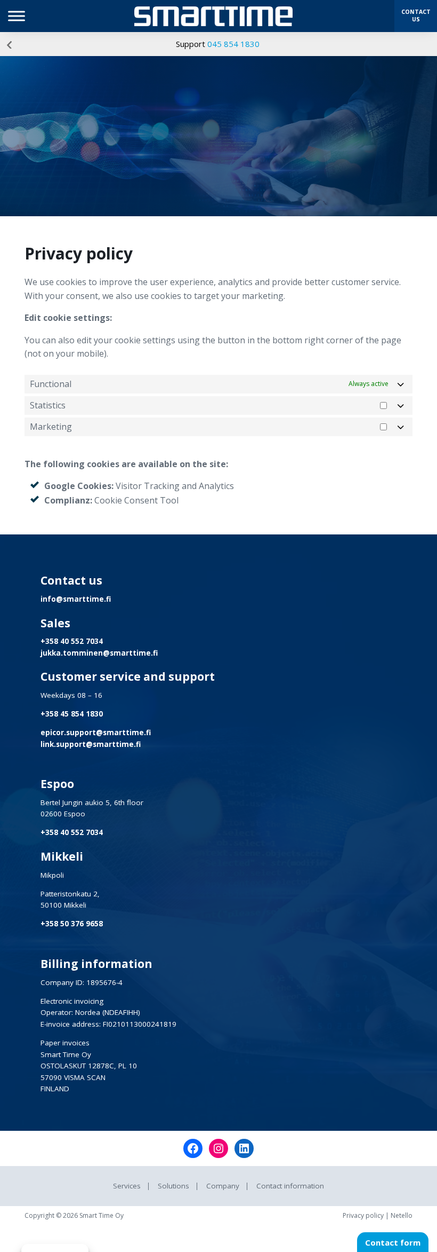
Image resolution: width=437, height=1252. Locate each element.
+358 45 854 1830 (72, 714)
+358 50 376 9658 (72, 923)
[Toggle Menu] (16, 16)
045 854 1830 (233, 43)
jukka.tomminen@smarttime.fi (99, 653)
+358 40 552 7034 (72, 641)
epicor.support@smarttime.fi (96, 732)
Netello (401, 1215)
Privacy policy (363, 1215)
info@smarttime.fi (76, 599)
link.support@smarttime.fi (91, 744)
